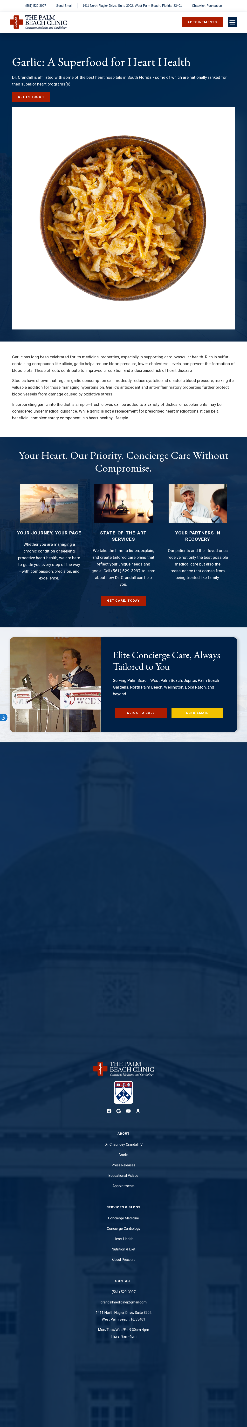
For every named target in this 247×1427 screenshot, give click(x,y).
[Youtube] (128, 1111)
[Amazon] (138, 1111)
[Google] (119, 1111)
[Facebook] (109, 1111)
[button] (233, 22)
